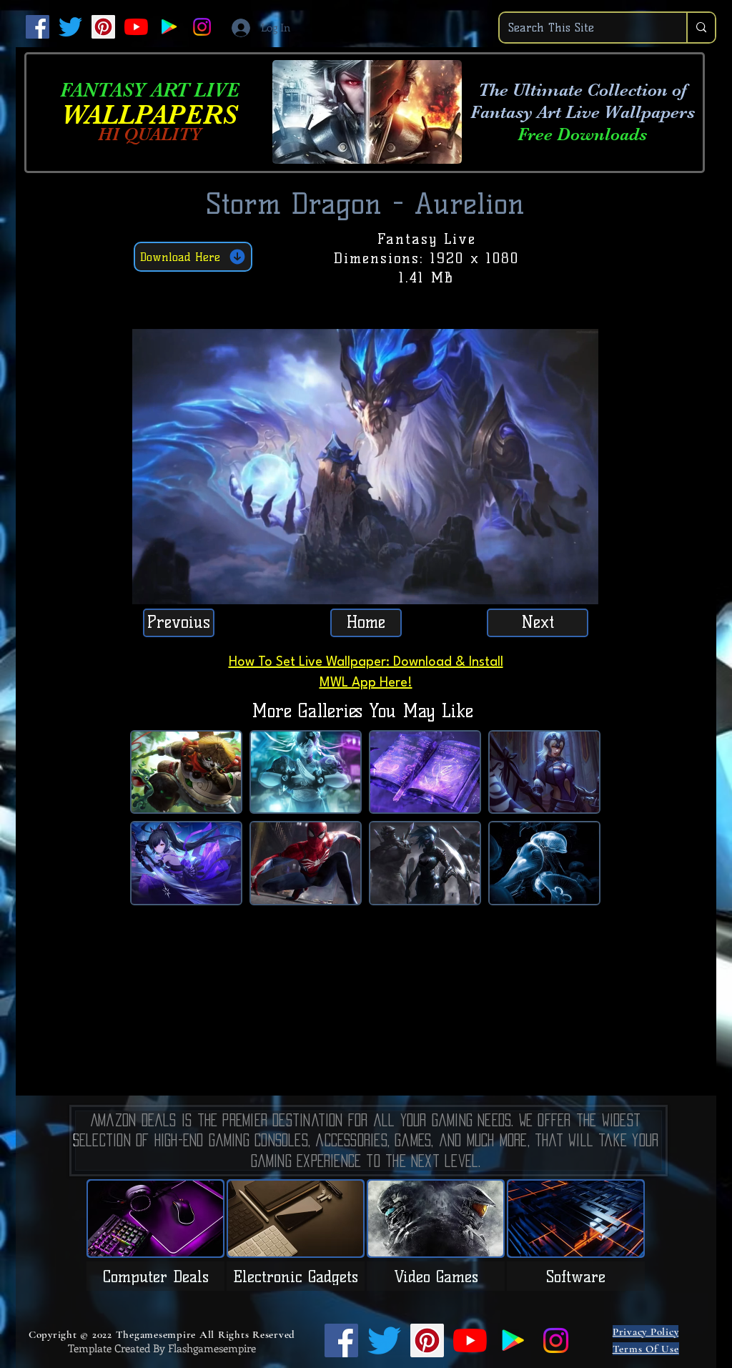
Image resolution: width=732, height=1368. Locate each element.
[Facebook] (37, 27)
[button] (580, 588)
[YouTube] (136, 27)
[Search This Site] (700, 27)
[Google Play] (169, 27)
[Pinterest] (103, 27)
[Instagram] (202, 27)
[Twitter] (70, 27)
